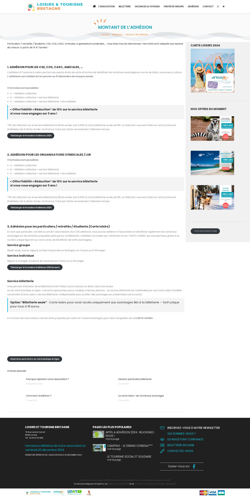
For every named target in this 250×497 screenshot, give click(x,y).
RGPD (107, 480)
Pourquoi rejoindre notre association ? (47, 379)
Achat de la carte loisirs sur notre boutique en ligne (34, 359)
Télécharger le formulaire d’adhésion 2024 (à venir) (35, 267)
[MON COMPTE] (218, 6)
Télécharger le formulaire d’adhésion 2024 (30, 135)
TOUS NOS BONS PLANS (205, 231)
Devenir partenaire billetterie (134, 379)
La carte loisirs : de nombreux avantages (141, 395)
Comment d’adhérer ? (39, 395)
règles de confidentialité (118, 484)
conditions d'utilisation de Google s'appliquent (155, 484)
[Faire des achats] (224, 6)
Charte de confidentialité (123, 480)
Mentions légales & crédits (159, 480)
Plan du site (140, 480)
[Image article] (15, 383)
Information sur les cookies (91, 480)
